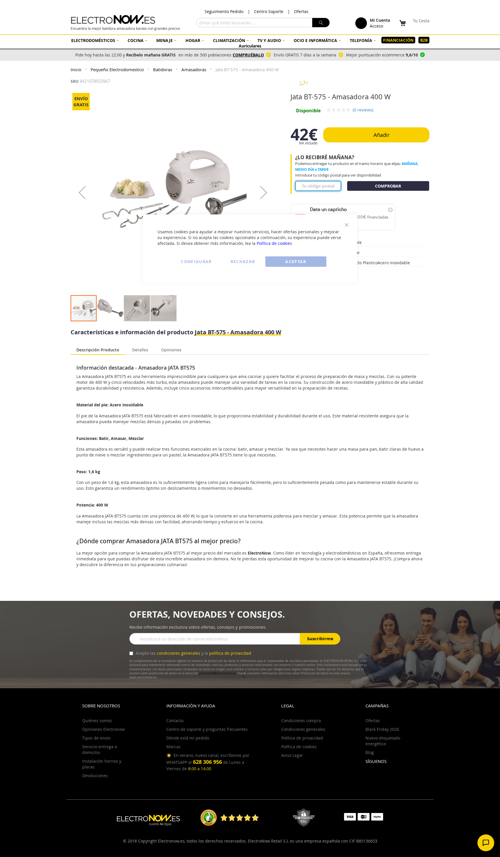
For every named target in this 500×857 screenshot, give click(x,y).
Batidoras (163, 69)
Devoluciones (95, 775)
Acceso (376, 26)
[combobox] (263, 22)
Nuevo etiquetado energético (382, 740)
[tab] (98, 350)
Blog (369, 752)
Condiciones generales (303, 729)
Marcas (173, 746)
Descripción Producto (97, 350)
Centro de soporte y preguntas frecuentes (207, 729)
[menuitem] (94, 40)
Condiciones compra (301, 720)
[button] (82, 192)
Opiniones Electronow (103, 729)
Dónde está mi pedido (187, 738)
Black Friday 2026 (382, 729)
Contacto (174, 720)
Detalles (140, 349)
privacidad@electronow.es (217, 673)
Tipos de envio (96, 738)
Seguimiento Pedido (224, 11)
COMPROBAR (388, 186)
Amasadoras (194, 69)
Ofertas (301, 11)
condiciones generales (178, 653)
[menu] (250, 43)
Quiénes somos (97, 720)
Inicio (76, 69)
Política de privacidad (302, 738)
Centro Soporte (268, 11)
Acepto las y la (193, 653)
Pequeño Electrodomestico (118, 69)
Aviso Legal (292, 755)
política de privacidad (230, 653)
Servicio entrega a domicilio (99, 749)
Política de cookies (274, 243)
